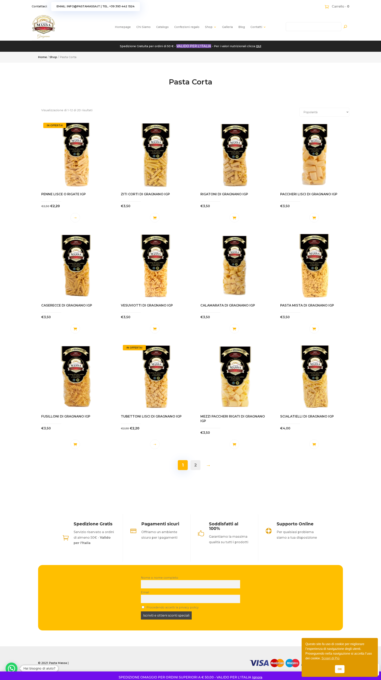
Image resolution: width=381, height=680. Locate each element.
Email (145, 592)
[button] (11, 668)
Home (42, 57)
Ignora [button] (257, 677)
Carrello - (340, 6)
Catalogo (162, 27)
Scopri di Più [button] (330, 658)
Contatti (256, 27)
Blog (241, 27)
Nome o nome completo (159, 577)
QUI (258, 46)
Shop (209, 27)
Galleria (227, 27)
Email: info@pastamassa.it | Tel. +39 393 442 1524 (96, 6)
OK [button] (340, 669)
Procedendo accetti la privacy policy (172, 607)
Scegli (75, 217)
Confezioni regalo (186, 27)
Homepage (123, 27)
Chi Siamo (143, 27)
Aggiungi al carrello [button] (155, 217)
